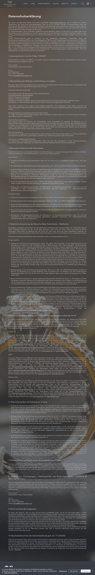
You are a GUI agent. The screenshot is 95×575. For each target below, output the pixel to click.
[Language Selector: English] (89, 3)
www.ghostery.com (34, 301)
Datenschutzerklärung (10, 573)
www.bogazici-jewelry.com (57, 22)
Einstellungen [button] (63, 571)
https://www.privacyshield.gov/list (22, 344)
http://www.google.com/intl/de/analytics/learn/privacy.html (32, 310)
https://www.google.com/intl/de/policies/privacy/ (29, 347)
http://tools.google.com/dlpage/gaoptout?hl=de (38, 306)
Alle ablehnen (74, 571)
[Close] (93, 571)
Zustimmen (85, 571)
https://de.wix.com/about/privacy (22, 393)
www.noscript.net (19, 301)
